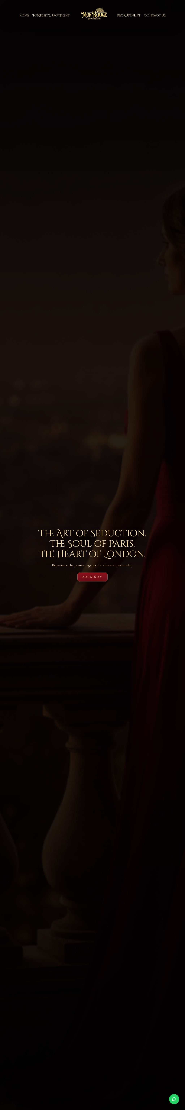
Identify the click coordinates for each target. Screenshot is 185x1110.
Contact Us (155, 16)
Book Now (92, 577)
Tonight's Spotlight (51, 16)
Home (24, 16)
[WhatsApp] (174, 1099)
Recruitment (128, 16)
